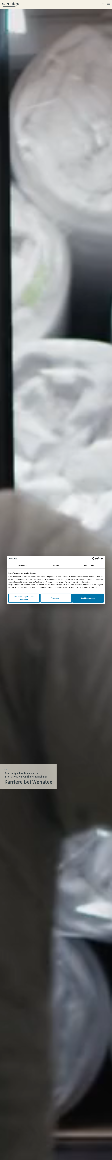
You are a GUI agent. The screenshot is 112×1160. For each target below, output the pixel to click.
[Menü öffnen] (108, 4)
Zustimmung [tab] (23, 565)
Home (6, 770)
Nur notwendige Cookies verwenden (24, 598)
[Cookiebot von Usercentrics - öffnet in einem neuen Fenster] (94, 559)
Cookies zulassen (88, 598)
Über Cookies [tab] (89, 565)
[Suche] (103, 4)
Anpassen (55, 598)
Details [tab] (56, 565)
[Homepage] (10, 4)
